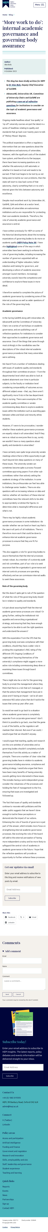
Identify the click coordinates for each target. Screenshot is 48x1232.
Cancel (18, 994)
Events (5, 1191)
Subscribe (12, 898)
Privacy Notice (15, 1227)
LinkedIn (6, 1124)
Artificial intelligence (11, 1143)
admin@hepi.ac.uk (10, 1106)
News (4, 1195)
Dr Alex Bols (15, 85)
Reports (6, 1187)
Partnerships (8, 1199)
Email (4, 956)
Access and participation (12, 1138)
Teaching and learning (12, 1173)
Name (4, 966)
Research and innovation (13, 1155)
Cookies (5, 1227)
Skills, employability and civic (15, 1160)
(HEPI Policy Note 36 (26, 242)
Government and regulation (14, 1151)
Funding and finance (11, 1147)
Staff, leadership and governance (17, 1164)
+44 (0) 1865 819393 (11, 1098)
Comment (6, 976)
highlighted (12, 246)
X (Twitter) (7, 1120)
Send (7, 994)
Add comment (13, 951)
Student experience (11, 1168)
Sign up (5, 1204)
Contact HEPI (8, 1208)
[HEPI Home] (11, 4)
